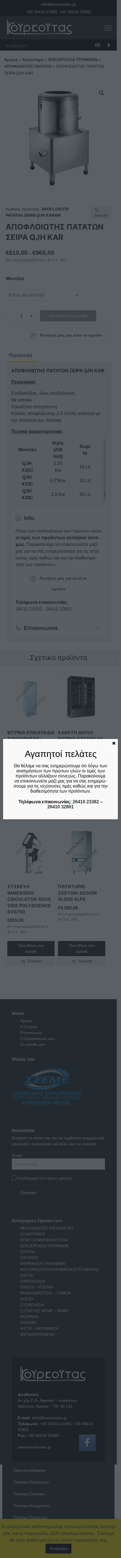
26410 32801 (60, 806)
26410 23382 (86, 801)
